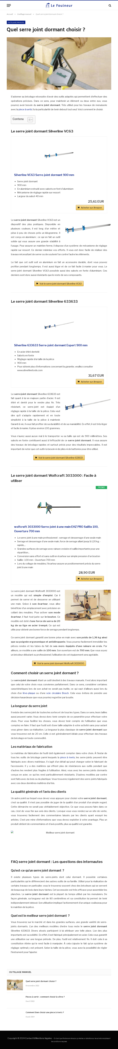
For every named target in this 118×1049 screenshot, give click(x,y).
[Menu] (9, 5)
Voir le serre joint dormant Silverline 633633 (60, 457)
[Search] (109, 5)
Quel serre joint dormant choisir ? (41, 981)
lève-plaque (29, 693)
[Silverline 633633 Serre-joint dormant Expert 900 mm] (59, 325)
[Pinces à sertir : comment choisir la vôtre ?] (15, 1000)
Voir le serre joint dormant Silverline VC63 (60, 283)
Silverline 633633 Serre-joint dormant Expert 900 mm (50, 345)
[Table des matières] (30, 119)
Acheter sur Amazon (91, 207)
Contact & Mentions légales (38, 1038)
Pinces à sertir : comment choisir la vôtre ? (45, 997)
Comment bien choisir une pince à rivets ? (45, 1012)
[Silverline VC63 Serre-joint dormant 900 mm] (59, 155)
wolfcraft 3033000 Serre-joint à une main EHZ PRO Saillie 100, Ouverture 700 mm (56, 529)
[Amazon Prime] (99, 572)
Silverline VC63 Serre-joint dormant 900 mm (44, 175)
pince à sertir (25, 109)
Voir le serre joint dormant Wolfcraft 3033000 (60, 663)
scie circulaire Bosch (57, 693)
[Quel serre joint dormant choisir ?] (15, 985)
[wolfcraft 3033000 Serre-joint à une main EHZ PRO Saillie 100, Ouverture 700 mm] (59, 507)
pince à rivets (67, 757)
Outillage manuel (16, 22)
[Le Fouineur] (59, 5)
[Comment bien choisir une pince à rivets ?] (15, 1016)
